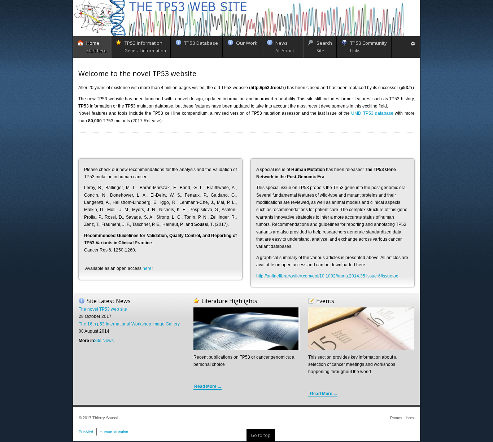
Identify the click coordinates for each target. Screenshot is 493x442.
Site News (104, 340)
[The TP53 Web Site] (238, 18)
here (147, 268)
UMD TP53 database (372, 113)
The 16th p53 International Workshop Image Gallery (129, 324)
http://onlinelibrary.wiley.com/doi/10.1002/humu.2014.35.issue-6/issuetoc (327, 276)
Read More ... (207, 386)
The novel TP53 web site (103, 309)
